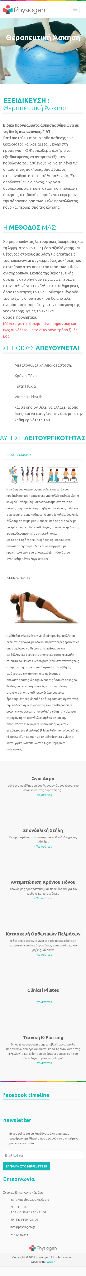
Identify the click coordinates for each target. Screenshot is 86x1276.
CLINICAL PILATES (18, 577)
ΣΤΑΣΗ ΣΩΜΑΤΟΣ (19, 455)
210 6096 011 (19, 1235)
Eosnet (50, 1262)
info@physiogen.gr (22, 1227)
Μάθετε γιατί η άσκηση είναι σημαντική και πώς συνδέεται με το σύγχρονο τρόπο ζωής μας (40, 329)
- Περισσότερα (43, 794)
